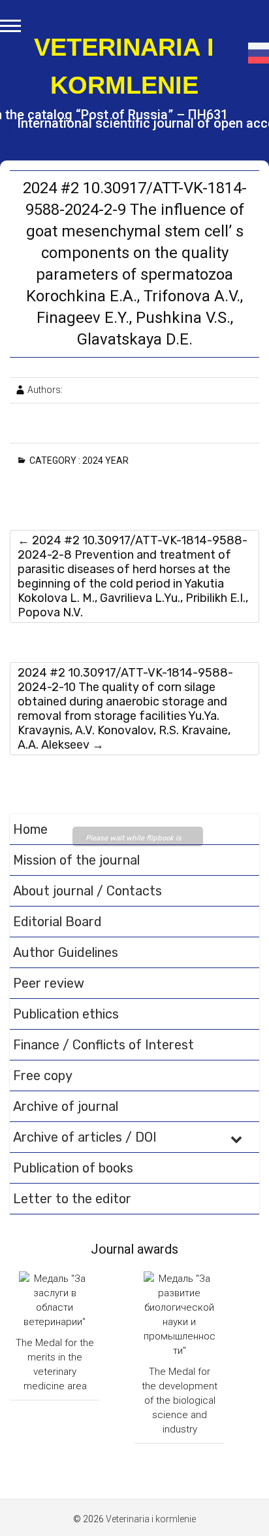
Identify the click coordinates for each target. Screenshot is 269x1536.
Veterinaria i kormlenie (124, 66)
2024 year (107, 460)
